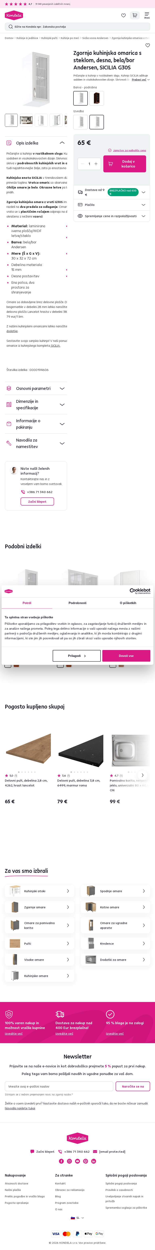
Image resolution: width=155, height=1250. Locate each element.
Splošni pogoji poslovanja (121, 1183)
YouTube (77, 1161)
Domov (9, 38)
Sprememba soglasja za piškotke (126, 1207)
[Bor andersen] (80, 98)
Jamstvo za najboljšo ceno (129, 150)
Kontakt (60, 1183)
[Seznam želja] (123, 15)
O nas (58, 1209)
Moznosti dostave (16, 1183)
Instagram (69, 1161)
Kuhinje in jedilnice (27, 38)
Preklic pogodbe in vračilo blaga (25, 1196)
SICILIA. (55, 345)
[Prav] (97, 122)
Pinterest (85, 1161)
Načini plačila (13, 1190)
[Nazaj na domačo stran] (14, 15)
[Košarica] (135, 15)
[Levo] (80, 122)
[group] (36, 80)
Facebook (61, 1161)
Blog (58, 1196)
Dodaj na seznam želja (147, 45)
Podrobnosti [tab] (77, 603)
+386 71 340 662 (39, 492)
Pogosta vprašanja (16, 1203)
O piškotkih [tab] (128, 603)
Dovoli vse (126, 655)
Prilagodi (74, 655)
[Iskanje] (10, 27)
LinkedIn (93, 1161)
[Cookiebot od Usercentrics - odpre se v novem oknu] (132, 591)
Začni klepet (37, 501)
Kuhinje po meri (70, 38)
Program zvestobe (67, 1203)
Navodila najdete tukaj (20, 1108)
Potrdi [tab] (27, 603)
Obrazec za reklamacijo (70, 1190)
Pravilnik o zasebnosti (119, 1190)
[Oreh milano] (97, 98)
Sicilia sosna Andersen (95, 38)
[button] (112, 192)
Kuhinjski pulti (49, 38)
